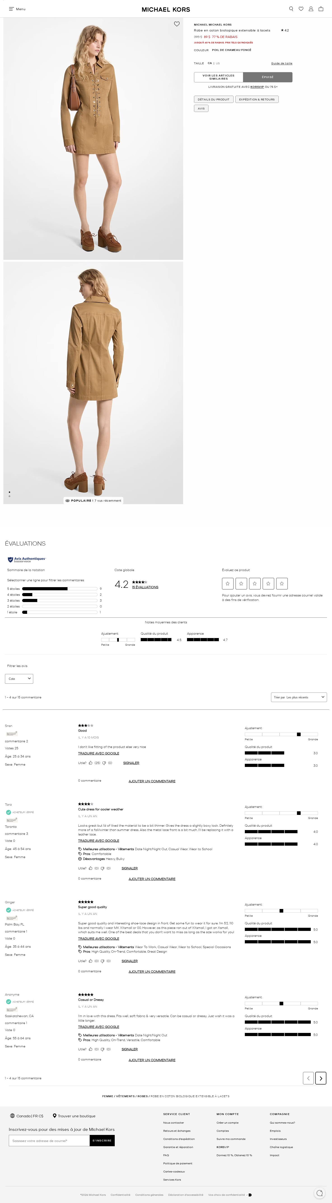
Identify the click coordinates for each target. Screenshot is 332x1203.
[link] (223, 1147)
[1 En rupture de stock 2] (9, 492)
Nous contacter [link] (173, 1122)
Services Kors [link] (172, 1179)
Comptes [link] (223, 1130)
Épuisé (268, 77)
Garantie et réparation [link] (178, 1147)
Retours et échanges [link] (176, 1130)
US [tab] (218, 62)
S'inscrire (102, 1140)
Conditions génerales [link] (149, 1194)
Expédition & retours (257, 99)
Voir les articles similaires (218, 77)
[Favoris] (301, 9)
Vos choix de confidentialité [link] (226, 1194)
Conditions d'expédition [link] (179, 1139)
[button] (319, 1193)
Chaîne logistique (281, 1147)
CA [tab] (210, 62)
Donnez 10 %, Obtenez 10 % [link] (234, 1155)
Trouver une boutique (76, 1115)
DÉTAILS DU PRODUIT (214, 99)
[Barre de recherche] (291, 9)
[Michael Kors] (166, 9)
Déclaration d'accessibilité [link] (185, 1194)
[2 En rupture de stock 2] (9, 496)
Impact (274, 1155)
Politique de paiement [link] (177, 1163)
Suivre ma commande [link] (231, 1139)
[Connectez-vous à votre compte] (311, 9)
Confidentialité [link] (120, 1194)
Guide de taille (281, 62)
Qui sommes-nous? (282, 1122)
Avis (201, 108)
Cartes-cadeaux (174, 1171)
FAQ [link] (166, 1155)
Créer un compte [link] (227, 1122)
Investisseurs (278, 1139)
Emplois (275, 1130)
